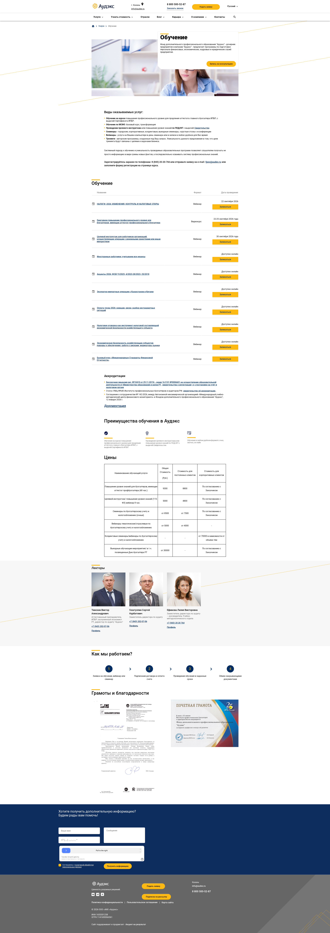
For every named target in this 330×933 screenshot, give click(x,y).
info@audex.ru (138, 9)
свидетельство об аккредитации (199, 391)
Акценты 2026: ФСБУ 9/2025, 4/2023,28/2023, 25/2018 (123, 274)
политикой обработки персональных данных (78, 866)
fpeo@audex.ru (213, 162)
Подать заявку (206, 7)
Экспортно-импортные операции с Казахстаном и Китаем (125, 291)
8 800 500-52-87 (176, 4)
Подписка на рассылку (156, 897)
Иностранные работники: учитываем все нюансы (121, 256)
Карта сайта (168, 902)
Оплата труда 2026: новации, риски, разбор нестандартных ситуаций (126, 309)
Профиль (96, 631)
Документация (115, 406)
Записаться (225, 207)
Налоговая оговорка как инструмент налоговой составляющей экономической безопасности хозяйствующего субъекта (128, 326)
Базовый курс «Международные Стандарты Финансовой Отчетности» (125, 358)
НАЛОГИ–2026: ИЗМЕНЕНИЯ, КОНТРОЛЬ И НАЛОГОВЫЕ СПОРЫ (128, 204)
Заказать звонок (175, 8)
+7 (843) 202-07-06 (100, 626)
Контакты (219, 17)
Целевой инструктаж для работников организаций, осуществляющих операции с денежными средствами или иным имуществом (128, 239)
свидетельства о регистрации (177, 385)
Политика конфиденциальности (107, 902)
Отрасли (145, 17)
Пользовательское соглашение (142, 902)
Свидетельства (201, 128)
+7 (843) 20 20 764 (175, 623)
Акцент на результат (136, 924)
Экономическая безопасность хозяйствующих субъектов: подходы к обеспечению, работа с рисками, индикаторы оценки (128, 344)
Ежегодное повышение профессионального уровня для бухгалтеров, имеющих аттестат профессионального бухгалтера (128, 221)
